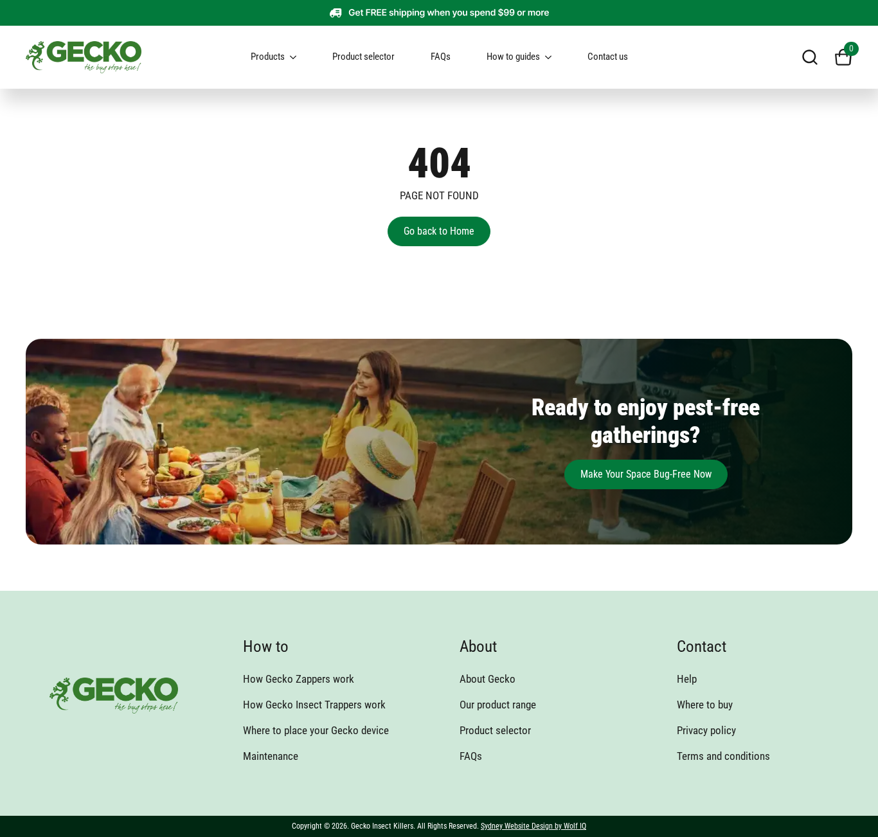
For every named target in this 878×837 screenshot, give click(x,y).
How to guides (513, 56)
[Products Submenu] (298, 57)
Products (268, 56)
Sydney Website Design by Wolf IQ (533, 826)
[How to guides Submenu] (553, 57)
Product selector (363, 56)
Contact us (607, 56)
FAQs (441, 56)
